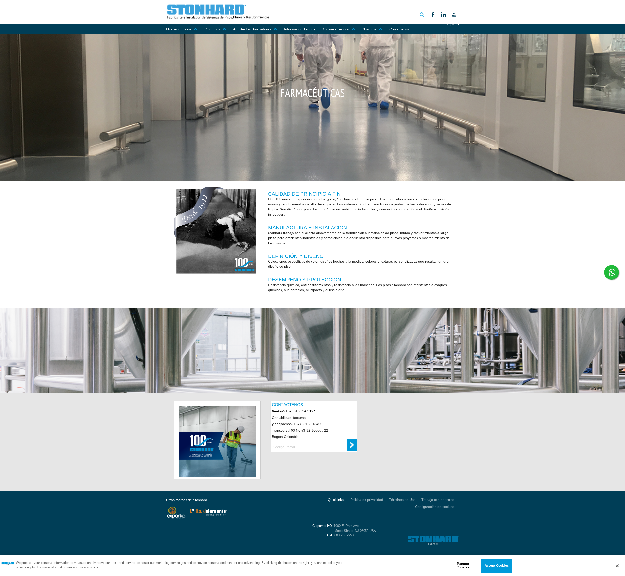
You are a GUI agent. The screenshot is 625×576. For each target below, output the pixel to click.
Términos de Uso (402, 500)
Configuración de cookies (434, 507)
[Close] (617, 565)
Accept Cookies (497, 565)
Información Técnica (300, 29)
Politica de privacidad (366, 500)
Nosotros (369, 29)
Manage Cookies (463, 565)
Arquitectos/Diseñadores (252, 29)
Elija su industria (178, 29)
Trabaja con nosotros (437, 500)
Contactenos (399, 29)
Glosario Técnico (336, 29)
